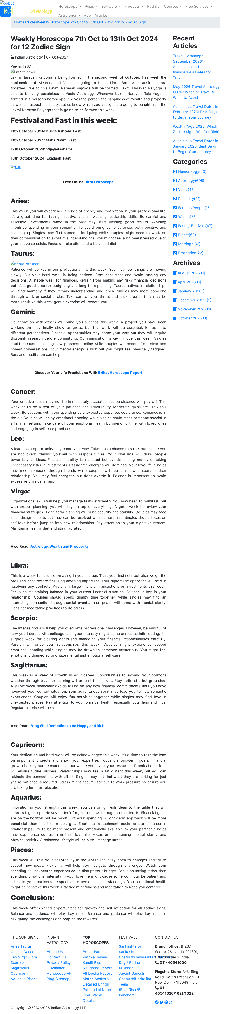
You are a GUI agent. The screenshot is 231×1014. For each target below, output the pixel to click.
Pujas (90, 6)
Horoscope (68, 6)
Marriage (189, 244)
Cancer (29, 951)
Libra (32, 957)
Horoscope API (59, 973)
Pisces (32, 978)
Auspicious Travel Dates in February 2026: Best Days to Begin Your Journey (195, 112)
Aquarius (18, 978)
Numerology (191, 171)
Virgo (22, 957)
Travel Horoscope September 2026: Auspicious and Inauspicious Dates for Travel (192, 67)
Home (19, 22)
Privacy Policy (59, 962)
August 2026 (191, 273)
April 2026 (189, 282)
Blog (50, 978)
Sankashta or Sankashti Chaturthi (130, 951)
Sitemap (62, 978)
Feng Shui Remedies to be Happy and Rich (67, 725)
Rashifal (153, 6)
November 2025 (194, 309)
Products (132, 6)
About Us (55, 951)
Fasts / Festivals (195, 225)
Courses (171, 6)
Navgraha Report (97, 968)
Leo (14, 957)
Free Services (197, 6)
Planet (186, 234)
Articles (101, 15)
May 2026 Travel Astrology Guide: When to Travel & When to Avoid (196, 92)
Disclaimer (56, 968)
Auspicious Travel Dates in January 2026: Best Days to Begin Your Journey (195, 146)
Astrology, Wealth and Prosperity (59, 546)
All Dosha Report (97, 973)
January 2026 (192, 291)
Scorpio (17, 962)
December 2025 (194, 300)
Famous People (194, 207)
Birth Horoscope (99, 182)
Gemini (16, 951)
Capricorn (19, 973)
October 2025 (192, 318)
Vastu (186, 189)
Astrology (190, 180)
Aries (15, 946)
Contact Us (56, 957)
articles (30, 22)
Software (109, 6)
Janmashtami (146, 957)
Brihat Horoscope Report (120, 372)
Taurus (26, 946)
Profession (190, 253)
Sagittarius (20, 968)
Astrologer (68, 15)
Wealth (187, 216)
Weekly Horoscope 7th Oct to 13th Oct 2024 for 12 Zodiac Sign (91, 22)
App (87, 15)
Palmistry (189, 198)
